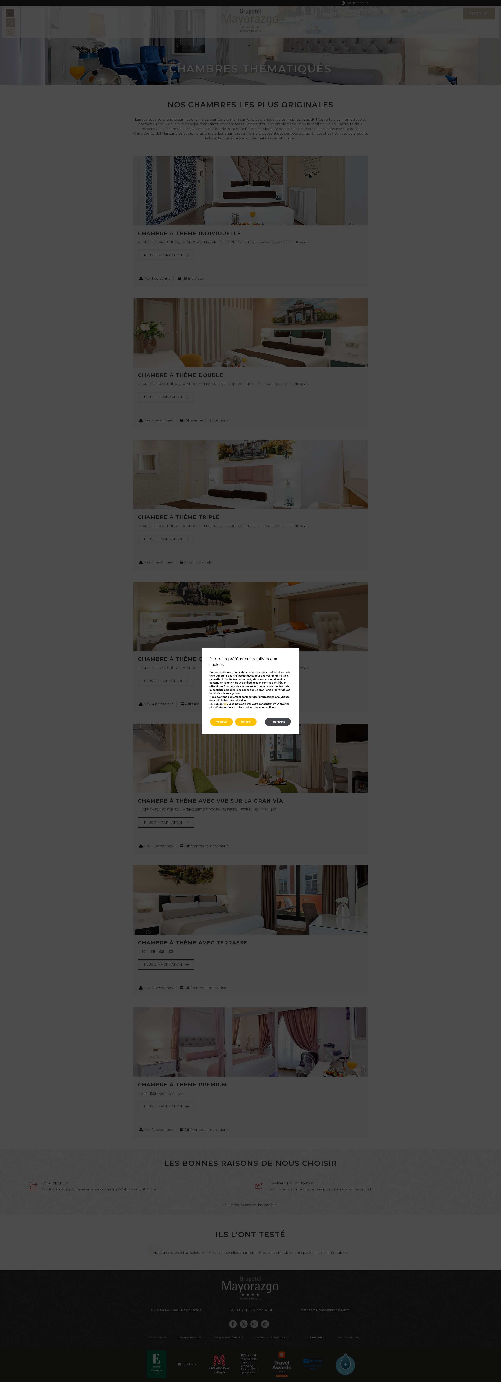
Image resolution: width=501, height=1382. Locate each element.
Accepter (221, 722)
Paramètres (278, 722)
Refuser (246, 722)
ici (225, 704)
